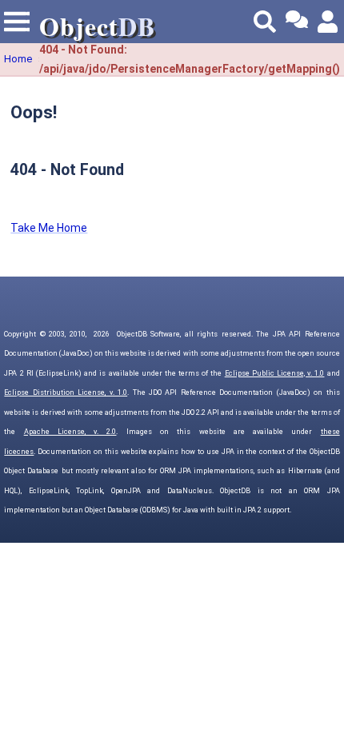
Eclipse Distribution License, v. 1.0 (65, 392)
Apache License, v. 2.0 (70, 432)
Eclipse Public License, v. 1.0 (275, 373)
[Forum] (297, 21)
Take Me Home (48, 227)
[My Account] (329, 21)
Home (18, 59)
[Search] (265, 21)
